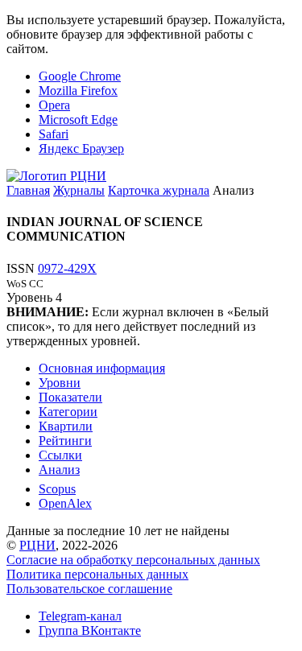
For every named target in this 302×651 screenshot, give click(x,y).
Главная (28, 190)
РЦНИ (37, 545)
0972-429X (67, 268)
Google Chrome (80, 76)
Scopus (57, 489)
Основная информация (102, 368)
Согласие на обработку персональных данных (133, 560)
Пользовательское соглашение (89, 588)
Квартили (66, 426)
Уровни (60, 382)
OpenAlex (65, 503)
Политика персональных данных (97, 574)
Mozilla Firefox (78, 90)
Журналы (79, 190)
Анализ (59, 469)
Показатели (70, 397)
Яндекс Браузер (81, 148)
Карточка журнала (158, 190)
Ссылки (60, 455)
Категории (68, 411)
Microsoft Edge (78, 119)
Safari (53, 134)
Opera (54, 105)
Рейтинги (65, 440)
